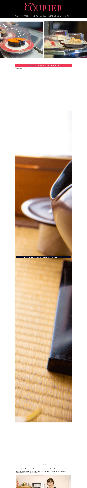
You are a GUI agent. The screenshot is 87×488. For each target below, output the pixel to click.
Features (17, 16)
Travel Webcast (52, 16)
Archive (59, 16)
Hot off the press (25, 16)
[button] (70, 15)
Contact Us (66, 16)
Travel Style (35, 16)
